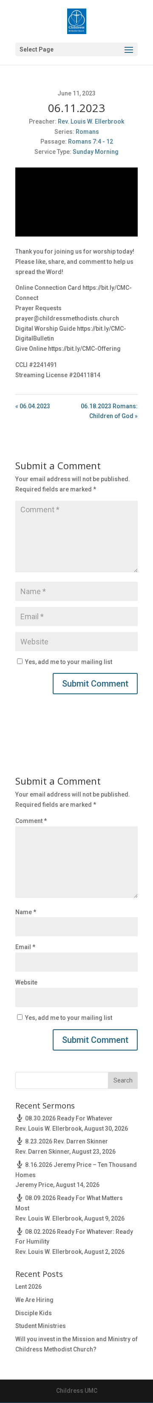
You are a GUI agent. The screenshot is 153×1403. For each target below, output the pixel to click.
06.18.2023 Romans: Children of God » (109, 411)
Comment (31, 820)
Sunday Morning (96, 151)
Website (26, 982)
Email (25, 947)
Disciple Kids (33, 1313)
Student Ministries (40, 1325)
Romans (87, 131)
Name (25, 912)
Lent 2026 (28, 1286)
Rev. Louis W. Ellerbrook (91, 121)
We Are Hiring (34, 1299)
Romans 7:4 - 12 (90, 141)
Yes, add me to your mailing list (68, 661)
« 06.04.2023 (32, 406)
